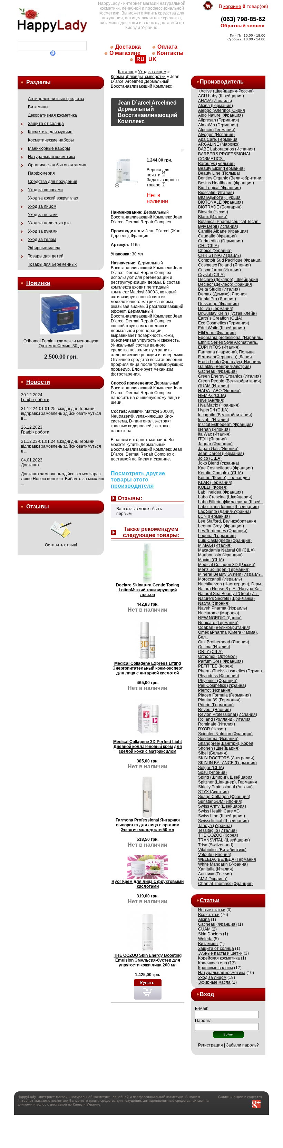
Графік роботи (35, 399)
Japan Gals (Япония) (218, 448)
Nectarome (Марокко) (218, 613)
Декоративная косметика (52, 115)
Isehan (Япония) (214, 429)
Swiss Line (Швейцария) (221, 816)
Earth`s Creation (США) (220, 318)
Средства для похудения (52, 181)
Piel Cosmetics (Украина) (222, 685)
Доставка (128, 47)
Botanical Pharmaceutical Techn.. (229, 221)
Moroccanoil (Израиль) (220, 579)
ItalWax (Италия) (214, 434)
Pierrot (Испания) (215, 690)
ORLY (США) (210, 651)
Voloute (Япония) (214, 854)
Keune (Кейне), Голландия (224, 477)
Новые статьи (211, 909)
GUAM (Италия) (213, 385)
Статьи (209, 900)
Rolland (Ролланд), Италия (224, 719)
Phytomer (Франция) (217, 680)
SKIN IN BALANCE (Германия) (227, 762)
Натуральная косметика (51, 156)
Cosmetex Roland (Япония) (224, 265)
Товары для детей (46, 256)
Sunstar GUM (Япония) (220, 801)
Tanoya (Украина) (215, 825)
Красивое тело (212, 963)
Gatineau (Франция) (217, 371)
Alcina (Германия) (215, 105)
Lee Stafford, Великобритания (227, 521)
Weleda (205, 938)
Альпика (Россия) (215, 874)
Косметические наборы (51, 140)
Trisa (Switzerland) (215, 845)
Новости (38, 382)
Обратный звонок (242, 25)
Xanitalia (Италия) (215, 869)
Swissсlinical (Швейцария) (223, 820)
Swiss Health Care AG (219, 811)
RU (140, 59)
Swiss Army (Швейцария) (222, 806)
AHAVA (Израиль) (215, 100)
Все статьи (208, 914)
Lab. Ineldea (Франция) (220, 492)
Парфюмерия (41, 173)
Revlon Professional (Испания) (227, 714)
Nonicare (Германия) (218, 622)
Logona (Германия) (217, 535)
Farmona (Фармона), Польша (226, 352)
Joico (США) (210, 458)
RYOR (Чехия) (212, 729)
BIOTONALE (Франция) (220, 202)
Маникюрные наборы (49, 148)
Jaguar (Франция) (215, 443)
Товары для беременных (52, 264)
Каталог (126, 71)
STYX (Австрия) (213, 791)
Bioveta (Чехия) (213, 212)
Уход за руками (43, 231)
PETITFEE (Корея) (215, 666)
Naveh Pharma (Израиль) (222, 608)
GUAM (204, 929)
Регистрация (210, 1045)
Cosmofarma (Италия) (219, 269)
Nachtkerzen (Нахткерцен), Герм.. (230, 584)
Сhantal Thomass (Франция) (225, 883)
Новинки (38, 283)
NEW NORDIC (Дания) (220, 617)
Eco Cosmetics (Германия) (223, 323)
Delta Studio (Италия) (219, 289)
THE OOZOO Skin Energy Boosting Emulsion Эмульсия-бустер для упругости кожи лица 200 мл (148, 960)
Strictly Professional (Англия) (225, 787)
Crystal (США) (211, 274)
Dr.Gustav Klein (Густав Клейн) (227, 313)
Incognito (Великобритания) (225, 414)
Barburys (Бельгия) (216, 163)
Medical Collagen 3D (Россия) (226, 564)
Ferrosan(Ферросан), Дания (225, 356)
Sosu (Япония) (212, 772)
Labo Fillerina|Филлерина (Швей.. (230, 501)
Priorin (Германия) (216, 704)
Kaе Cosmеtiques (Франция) (225, 468)
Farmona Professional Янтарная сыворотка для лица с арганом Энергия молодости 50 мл (148, 825)
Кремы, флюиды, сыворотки (138, 76)
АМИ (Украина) (212, 878)
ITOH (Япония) (212, 439)
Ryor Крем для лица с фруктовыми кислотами (147, 884)
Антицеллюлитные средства (56, 98)
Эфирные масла (44, 247)
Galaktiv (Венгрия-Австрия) (224, 366)
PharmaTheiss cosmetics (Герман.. (231, 671)
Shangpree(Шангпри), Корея (225, 743)
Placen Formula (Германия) (224, 695)
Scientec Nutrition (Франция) (225, 733)
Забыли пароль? (242, 1045)
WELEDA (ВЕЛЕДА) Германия (227, 859)
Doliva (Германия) (215, 308)
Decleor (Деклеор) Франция (225, 284)
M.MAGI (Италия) (215, 545)
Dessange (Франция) (218, 303)
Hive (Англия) (211, 400)
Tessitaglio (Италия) (217, 830)
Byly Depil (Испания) (218, 226)
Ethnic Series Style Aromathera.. (228, 342)
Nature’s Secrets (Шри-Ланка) (226, 598)
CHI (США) (208, 245)
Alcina (204, 919)
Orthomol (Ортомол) (217, 656)
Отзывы (37, 506)
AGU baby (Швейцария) (221, 96)
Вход (207, 994)
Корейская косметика (219, 958)
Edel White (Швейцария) (221, 327)
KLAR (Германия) (215, 482)
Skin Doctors (210, 934)
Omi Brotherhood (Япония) (223, 642)
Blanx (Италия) (212, 216)
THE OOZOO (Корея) (218, 835)
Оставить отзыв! (61, 545)
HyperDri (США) (213, 410)
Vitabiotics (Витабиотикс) (222, 849)
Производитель (222, 82)
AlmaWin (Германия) (218, 125)
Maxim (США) (211, 559)
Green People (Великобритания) (229, 381)
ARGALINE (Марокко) (219, 144)
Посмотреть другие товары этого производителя (138, 479)
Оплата (167, 47)
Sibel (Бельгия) (212, 753)
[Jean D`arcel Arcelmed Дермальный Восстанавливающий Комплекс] (127, 183)
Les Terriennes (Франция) (222, 530)
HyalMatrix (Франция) (219, 405)
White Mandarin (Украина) (223, 864)
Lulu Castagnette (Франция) (225, 540)
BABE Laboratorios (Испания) (226, 149)
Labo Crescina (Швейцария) (225, 497)
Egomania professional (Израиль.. (230, 337)
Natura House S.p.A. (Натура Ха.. (230, 588)
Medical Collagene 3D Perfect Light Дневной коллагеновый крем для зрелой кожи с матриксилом (147, 746)
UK (152, 59)
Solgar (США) (211, 767)
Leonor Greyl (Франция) (221, 526)
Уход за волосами (45, 189)
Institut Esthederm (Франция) (225, 424)
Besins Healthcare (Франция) (226, 183)
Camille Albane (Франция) (223, 231)
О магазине (124, 53)
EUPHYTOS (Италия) (219, 347)
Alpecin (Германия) (216, 129)
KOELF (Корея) (212, 487)
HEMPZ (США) (212, 395)
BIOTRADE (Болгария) (220, 207)
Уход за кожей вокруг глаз (53, 198)
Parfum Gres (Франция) (220, 661)
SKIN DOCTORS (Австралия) (226, 758)
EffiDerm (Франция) (217, 332)
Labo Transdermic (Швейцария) (228, 506)
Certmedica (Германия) (220, 241)
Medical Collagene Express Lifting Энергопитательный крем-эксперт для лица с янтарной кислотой (148, 668)
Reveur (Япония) (214, 709)
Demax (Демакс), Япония (222, 294)
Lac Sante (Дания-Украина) (224, 511)
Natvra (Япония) (214, 603)
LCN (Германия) (214, 516)
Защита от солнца (46, 123)
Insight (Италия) (213, 419)
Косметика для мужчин (50, 131)
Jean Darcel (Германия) (221, 453)
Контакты (170, 53)
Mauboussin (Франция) (220, 555)
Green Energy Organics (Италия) (229, 376)
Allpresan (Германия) (218, 120)
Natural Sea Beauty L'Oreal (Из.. (228, 593)
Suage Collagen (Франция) (224, 796)
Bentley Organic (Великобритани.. (230, 178)
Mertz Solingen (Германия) (224, 569)
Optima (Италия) (214, 646)
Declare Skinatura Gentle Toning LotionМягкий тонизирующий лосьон (147, 590)
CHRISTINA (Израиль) (219, 255)
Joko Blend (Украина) (218, 463)
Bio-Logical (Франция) (219, 187)
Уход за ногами (43, 214)
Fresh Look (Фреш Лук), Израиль (229, 361)
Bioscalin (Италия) (216, 192)
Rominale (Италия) (216, 724)
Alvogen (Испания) (216, 134)
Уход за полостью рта (49, 223)
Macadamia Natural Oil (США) (226, 550)
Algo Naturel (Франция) (220, 115)
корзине (232, 6)
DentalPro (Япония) (217, 298)
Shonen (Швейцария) (219, 748)
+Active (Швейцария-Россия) (226, 91)
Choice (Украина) (215, 250)
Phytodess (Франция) (218, 675)
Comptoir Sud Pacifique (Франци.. (230, 260)
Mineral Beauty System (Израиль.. (230, 574)
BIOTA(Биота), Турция (219, 197)
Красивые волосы (215, 967)
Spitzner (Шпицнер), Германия (227, 782)
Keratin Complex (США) (220, 472)
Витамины (38, 107)
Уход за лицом (42, 206)
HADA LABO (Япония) (219, 390)
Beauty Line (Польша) (219, 173)
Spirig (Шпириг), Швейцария (225, 777)
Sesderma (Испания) (218, 738)
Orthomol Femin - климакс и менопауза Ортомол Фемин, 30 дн (60, 343)
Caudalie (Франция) (217, 236)
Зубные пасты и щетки (220, 953)
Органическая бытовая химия (57, 165)
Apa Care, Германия (217, 139)
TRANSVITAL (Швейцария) (224, 840)
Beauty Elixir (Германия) (221, 168)
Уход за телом (42, 239)
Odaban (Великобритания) (224, 627)
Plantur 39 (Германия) (219, 700)
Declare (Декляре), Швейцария (228, 279)
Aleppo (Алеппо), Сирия (221, 110)
